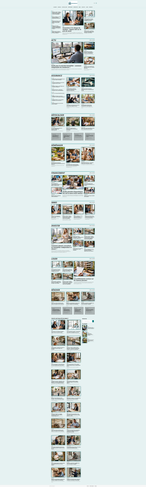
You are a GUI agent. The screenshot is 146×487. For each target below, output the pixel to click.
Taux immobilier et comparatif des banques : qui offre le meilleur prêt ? (56, 184)
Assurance (56, 75)
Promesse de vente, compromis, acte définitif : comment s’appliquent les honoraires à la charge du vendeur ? (56, 27)
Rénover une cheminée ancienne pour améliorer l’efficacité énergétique (73, 303)
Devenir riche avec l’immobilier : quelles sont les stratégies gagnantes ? (78, 237)
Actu (53, 40)
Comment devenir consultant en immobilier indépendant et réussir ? (61, 247)
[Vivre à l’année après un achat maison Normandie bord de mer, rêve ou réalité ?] (58, 456)
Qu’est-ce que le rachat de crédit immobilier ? (56, 196)
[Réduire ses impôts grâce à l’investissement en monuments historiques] (73, 121)
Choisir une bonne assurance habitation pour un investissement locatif (87, 89)
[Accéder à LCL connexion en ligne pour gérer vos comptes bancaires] (89, 60)
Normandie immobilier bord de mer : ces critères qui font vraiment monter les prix (58, 448)
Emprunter (53, 182)
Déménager (57, 145)
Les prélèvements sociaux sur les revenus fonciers (84, 279)
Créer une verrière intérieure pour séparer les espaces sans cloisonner (57, 303)
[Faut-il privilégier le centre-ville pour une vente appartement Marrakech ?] (78, 209)
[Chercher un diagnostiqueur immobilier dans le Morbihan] (84, 334)
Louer (54, 258)
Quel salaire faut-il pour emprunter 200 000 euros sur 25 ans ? (89, 184)
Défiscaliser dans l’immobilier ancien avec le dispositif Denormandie (87, 129)
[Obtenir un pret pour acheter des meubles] (89, 190)
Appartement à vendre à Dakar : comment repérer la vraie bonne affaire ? (56, 32)
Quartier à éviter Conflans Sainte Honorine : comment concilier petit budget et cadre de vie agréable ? (56, 13)
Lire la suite (92, 40)
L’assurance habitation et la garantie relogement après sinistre (58, 83)
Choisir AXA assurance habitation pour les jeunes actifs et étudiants (58, 79)
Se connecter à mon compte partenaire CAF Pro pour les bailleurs (91, 328)
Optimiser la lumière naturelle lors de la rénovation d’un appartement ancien (78, 310)
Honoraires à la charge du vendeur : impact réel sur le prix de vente (72, 29)
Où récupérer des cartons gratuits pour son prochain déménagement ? (72, 165)
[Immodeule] (73, 3)
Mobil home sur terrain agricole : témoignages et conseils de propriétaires (88, 52)
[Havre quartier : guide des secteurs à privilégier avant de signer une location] (89, 26)
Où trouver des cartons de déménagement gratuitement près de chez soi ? (58, 163)
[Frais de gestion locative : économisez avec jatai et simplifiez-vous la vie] (89, 14)
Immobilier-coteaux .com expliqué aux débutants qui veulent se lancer (74, 398)
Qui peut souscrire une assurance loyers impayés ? (57, 103)
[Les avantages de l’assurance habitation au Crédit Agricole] (88, 98)
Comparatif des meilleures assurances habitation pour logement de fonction (71, 89)
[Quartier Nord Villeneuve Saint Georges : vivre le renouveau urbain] (58, 391)
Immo (52, 30)
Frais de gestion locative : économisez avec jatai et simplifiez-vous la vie (88, 19)
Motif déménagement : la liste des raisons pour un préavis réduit (87, 163)
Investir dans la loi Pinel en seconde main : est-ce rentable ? (78, 249)
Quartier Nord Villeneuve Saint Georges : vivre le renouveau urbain (57, 398)
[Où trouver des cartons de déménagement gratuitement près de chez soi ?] (58, 154)
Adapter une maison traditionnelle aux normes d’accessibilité (67, 310)
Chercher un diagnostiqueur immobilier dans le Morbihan (90, 334)
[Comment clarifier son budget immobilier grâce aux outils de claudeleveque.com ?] (58, 407)
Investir (55, 225)
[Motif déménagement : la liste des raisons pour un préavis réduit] (88, 154)
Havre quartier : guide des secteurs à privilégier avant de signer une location (89, 32)
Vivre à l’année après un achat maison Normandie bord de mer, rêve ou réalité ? (58, 464)
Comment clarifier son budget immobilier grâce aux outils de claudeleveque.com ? (56, 415)
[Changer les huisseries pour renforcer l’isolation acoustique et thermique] (74, 472)
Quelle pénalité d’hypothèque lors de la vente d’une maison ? (73, 192)
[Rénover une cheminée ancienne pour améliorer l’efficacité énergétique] (73, 296)
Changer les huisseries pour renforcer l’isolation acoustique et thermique (56, 310)
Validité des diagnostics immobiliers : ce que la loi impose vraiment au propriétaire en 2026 (73, 431)
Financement (58, 173)
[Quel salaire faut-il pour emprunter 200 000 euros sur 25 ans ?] (89, 178)
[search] (94, 3)
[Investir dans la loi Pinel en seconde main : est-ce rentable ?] (78, 243)
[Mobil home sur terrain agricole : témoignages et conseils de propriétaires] (89, 45)
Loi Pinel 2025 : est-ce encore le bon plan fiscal (78, 135)
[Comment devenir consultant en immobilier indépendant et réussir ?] (61, 235)
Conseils (85, 50)
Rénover (55, 290)
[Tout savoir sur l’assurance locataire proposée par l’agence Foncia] (73, 98)
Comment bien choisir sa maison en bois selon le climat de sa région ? (91, 340)
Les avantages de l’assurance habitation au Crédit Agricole (86, 105)
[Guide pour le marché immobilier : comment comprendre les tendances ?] (67, 52)
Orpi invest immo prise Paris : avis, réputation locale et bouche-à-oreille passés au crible (73, 415)
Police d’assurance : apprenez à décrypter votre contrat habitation (57, 90)
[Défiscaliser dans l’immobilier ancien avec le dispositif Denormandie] (88, 121)
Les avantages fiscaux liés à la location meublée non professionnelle (56, 129)
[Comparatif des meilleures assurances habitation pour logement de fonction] (73, 82)
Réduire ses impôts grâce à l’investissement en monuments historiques (71, 129)
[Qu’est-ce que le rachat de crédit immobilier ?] (56, 190)
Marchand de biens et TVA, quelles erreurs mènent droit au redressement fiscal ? (56, 22)
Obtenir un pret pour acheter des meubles (89, 196)
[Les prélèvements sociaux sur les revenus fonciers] (84, 268)
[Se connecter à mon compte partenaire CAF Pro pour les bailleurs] (84, 327)
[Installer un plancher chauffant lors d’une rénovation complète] (88, 296)
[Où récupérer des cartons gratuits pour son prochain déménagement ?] (73, 155)
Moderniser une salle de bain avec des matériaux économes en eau (89, 310)
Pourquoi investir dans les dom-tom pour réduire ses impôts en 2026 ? (67, 136)
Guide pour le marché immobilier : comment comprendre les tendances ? (66, 66)
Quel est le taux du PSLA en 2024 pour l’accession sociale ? (89, 136)
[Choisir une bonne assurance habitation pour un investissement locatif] (88, 82)
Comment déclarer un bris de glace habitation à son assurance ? (58, 100)
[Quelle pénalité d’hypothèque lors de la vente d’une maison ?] (73, 182)
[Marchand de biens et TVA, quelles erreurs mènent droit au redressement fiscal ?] (90, 209)
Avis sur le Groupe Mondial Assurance (58, 93)
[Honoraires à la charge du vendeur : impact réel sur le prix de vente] (73, 18)
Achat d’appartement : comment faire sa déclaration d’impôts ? (55, 136)
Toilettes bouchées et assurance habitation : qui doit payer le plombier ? (58, 96)
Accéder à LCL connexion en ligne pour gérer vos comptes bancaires (89, 67)
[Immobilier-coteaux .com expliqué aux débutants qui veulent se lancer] (74, 391)
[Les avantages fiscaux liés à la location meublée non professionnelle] (58, 121)
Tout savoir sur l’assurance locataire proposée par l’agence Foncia (73, 105)
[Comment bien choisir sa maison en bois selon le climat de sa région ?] (84, 340)
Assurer (53, 81)
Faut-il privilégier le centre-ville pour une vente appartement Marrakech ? (56, 17)
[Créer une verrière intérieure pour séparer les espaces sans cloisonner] (58, 296)
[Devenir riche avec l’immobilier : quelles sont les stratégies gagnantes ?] (78, 231)
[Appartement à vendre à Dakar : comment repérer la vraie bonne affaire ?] (74, 374)
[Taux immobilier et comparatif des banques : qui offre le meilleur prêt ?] (56, 178)
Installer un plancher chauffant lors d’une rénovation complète (87, 303)
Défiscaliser (57, 115)
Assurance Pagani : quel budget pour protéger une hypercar (58, 86)
